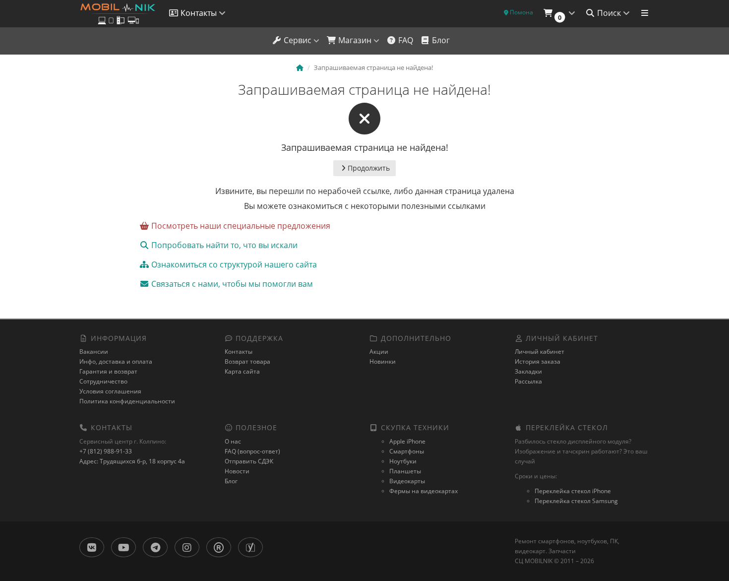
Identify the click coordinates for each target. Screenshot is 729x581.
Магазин (354, 40)
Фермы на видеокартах (423, 491)
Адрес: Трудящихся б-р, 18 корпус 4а (132, 461)
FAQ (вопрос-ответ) (252, 451)
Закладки (528, 371)
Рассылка (528, 381)
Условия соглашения (110, 391)
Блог (440, 40)
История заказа (537, 361)
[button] (559, 13)
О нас (233, 441)
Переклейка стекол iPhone (573, 491)
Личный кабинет (539, 351)
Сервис (297, 40)
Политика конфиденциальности (127, 401)
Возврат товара (247, 361)
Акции (378, 351)
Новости (237, 471)
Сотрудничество (103, 381)
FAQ (404, 40)
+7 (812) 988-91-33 (105, 451)
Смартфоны (406, 451)
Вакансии (93, 351)
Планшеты (405, 471)
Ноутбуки (403, 461)
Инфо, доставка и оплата (115, 361)
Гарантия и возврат (108, 371)
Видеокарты (407, 481)
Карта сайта (242, 371)
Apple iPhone (407, 441)
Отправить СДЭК (249, 461)
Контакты (238, 351)
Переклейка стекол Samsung (576, 501)
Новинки (382, 361)
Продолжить (369, 168)
